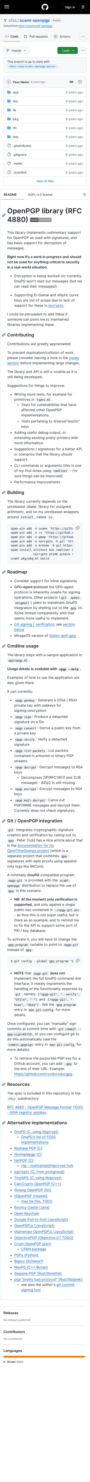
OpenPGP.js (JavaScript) (34, 1225)
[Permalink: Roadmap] (4, 572)
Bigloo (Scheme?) (28, 1261)
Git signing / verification (34, 624)
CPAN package (33, 1249)
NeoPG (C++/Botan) (31, 1267)
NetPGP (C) (23, 1160)
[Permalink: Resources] (4, 1084)
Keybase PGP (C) (28, 1148)
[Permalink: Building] (4, 492)
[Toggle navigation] (6, 6)
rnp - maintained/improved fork (47, 1165)
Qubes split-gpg (62, 635)
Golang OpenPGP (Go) (32, 1190)
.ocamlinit (19, 172)
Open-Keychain (26, 1213)
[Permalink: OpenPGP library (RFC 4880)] (4, 215)
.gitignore (19, 154)
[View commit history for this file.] (80, 82)
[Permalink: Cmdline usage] (4, 646)
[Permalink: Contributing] (4, 335)
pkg (16, 119)
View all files (45, 181)
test (15, 137)
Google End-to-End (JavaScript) (41, 1219)
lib (14, 110)
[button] (78, 528)
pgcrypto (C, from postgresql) (39, 1171)
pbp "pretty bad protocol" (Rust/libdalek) (48, 1279)
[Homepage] (45, 6)
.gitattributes (22, 145)
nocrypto (55, 305)
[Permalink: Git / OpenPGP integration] (4, 821)
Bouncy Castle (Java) (32, 1207)
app (16, 92)
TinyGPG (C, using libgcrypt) (38, 1178)
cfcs (13, 20)
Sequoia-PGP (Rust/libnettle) (38, 1273)
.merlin (17, 163)
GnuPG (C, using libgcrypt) (36, 1131)
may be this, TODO (36, 1201)
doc (15, 101)
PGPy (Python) (26, 1255)
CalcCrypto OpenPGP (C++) (37, 1184)
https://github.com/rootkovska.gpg (43, 1074)
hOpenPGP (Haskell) (31, 1196)
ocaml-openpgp (35, 20)
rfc (15, 128)
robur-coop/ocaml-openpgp (35, 25)
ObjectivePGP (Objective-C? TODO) (43, 1237)
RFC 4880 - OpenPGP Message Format (39, 1107)
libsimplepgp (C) (28, 1154)
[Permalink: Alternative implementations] (4, 1123)
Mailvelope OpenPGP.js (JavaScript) (44, 1231)
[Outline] (84, 194)
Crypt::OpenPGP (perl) (32, 1244)
